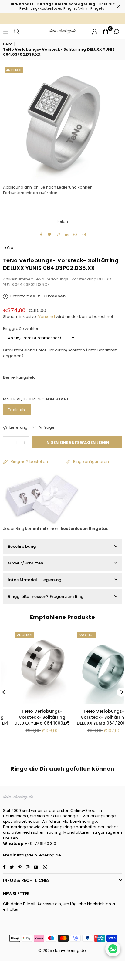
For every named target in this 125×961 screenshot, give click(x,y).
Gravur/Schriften (25, 563)
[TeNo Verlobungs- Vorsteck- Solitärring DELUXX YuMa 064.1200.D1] (93, 667)
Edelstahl (17, 410)
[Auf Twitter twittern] (50, 234)
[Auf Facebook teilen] (41, 234)
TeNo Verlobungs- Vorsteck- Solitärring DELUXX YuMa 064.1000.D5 (31, 717)
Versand (46, 317)
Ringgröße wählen (21, 328)
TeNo (8, 247)
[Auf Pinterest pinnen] (58, 234)
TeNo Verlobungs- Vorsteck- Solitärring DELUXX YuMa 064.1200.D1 (93, 717)
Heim (7, 44)
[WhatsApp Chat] (112, 948)
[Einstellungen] (94, 31)
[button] (105, 31)
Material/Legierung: (36, 399)
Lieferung (18, 427)
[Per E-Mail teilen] (84, 234)
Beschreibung (22, 546)
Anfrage (46, 427)
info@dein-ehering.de (39, 855)
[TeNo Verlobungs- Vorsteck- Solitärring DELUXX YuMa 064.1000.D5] (31, 667)
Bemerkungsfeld (19, 377)
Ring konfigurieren (91, 461)
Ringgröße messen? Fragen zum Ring (46, 596)
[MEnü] (5, 31)
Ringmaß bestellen (29, 461)
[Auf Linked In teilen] (67, 234)
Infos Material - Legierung (35, 580)
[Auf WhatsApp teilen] (75, 234)
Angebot (14, 70)
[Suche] (16, 31)
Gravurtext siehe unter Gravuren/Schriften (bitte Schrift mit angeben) (60, 352)
